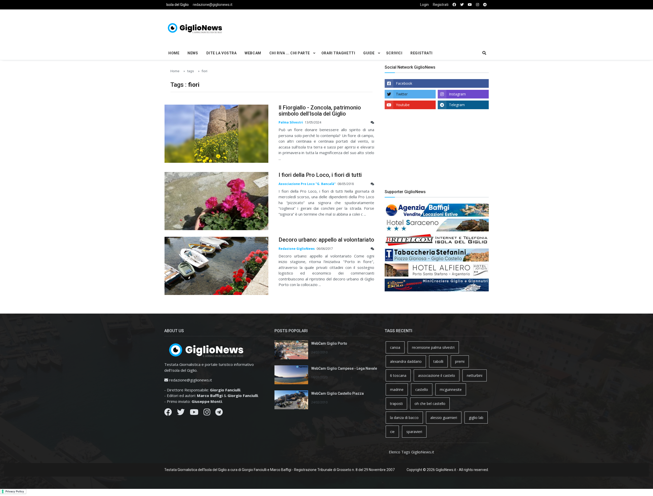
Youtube (403, 104)
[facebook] (454, 4)
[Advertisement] (381, 27)
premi (459, 361)
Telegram (457, 104)
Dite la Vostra (221, 53)
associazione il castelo (436, 375)
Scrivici (394, 53)
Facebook (404, 83)
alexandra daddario (406, 361)
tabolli (438, 361)
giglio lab (476, 417)
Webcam (253, 53)
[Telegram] (219, 413)
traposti (396, 403)
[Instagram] (207, 413)
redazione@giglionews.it (212, 5)
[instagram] (477, 4)
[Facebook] (168, 413)
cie (392, 431)
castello (421, 389)
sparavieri (414, 431)
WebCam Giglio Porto (329, 343)
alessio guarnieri (443, 417)
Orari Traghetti (338, 53)
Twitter (402, 94)
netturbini (474, 375)
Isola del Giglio (177, 5)
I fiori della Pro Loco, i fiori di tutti (320, 175)
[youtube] (470, 4)
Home (173, 53)
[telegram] (485, 4)
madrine (397, 389)
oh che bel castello (430, 403)
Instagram (457, 94)
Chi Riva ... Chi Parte (289, 53)
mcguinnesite (451, 389)
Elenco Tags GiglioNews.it (411, 451)
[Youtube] (194, 413)
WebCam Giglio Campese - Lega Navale (344, 368)
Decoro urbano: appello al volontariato (326, 240)
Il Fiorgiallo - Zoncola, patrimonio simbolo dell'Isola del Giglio (320, 110)
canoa (395, 347)
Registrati (440, 5)
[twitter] (462, 4)
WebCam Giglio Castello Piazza (337, 393)
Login (424, 5)
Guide (369, 53)
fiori (204, 71)
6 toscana (398, 375)
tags (190, 71)
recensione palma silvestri (433, 347)
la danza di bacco (404, 417)
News (192, 53)
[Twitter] (181, 413)
